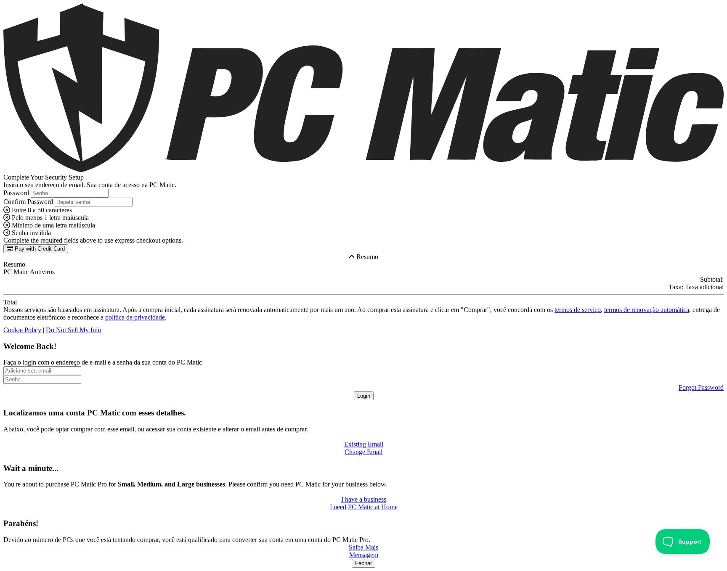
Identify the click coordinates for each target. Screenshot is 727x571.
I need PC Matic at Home (364, 506)
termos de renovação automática (646, 309)
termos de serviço (578, 309)
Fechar (363, 563)
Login (363, 396)
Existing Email (363, 444)
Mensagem (363, 554)
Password (16, 192)
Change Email (363, 451)
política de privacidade (135, 317)
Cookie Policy (22, 329)
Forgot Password (701, 387)
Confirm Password (28, 201)
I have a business (363, 499)
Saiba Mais (363, 547)
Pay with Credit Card (39, 249)
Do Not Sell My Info (73, 329)
